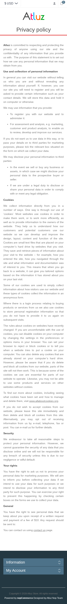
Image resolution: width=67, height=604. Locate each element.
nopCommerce (25, 598)
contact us (40, 530)
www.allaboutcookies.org (43, 401)
